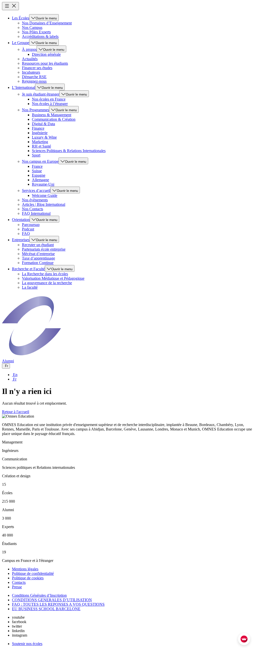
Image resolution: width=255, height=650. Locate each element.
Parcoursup (31, 224)
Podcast (28, 229)
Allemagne (40, 180)
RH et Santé (41, 146)
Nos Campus (32, 27)
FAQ (26, 233)
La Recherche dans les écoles (45, 274)
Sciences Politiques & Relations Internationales (69, 151)
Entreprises (20, 240)
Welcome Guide (44, 195)
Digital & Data (43, 124)
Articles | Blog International (43, 204)
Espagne (38, 175)
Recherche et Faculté (28, 269)
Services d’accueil (36, 190)
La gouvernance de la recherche (47, 283)
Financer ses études (37, 68)
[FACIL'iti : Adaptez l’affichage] (244, 639)
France (37, 166)
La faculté (30, 287)
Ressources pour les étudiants (45, 63)
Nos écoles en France (48, 99)
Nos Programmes (35, 110)
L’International (23, 87)
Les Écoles (20, 18)
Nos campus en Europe (40, 161)
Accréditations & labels (40, 36)
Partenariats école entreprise (43, 249)
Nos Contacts (32, 209)
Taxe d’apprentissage (38, 258)
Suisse (37, 171)
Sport (36, 155)
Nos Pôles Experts (36, 32)
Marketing (40, 142)
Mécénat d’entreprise (38, 254)
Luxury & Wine (44, 137)
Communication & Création (53, 119)
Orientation (21, 219)
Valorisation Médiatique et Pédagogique (53, 278)
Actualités (30, 59)
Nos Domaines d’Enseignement (47, 23)
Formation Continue (38, 263)
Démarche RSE (34, 77)
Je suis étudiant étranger (40, 94)
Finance (38, 128)
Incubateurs (31, 72)
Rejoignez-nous (34, 81)
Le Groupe (20, 43)
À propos (29, 49)
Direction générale (46, 54)
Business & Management (51, 115)
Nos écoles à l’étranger (50, 104)
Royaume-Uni (43, 184)
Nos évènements (35, 200)
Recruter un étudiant (38, 245)
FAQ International (36, 213)
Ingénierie (40, 133)
